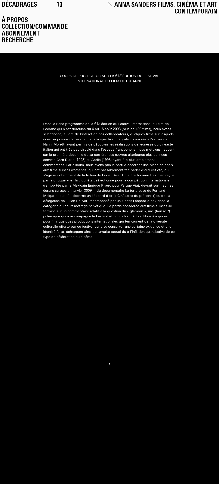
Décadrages (19, 5)
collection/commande (35, 27)
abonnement (21, 34)
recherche (17, 40)
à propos (15, 20)
